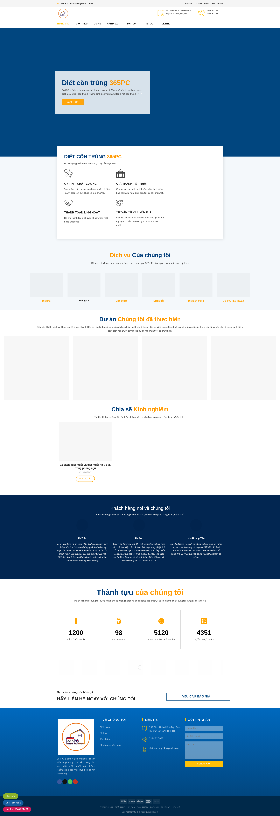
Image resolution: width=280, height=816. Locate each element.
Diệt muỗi (158, 301)
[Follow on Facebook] (59, 781)
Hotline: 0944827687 (17, 809)
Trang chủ (63, 24)
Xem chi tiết (85, 478)
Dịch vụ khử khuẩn (233, 301)
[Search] (212, 24)
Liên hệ (166, 24)
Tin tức (148, 24)
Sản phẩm (112, 24)
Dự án (97, 24)
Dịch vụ (131, 24)
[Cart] (221, 24)
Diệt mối (46, 301)
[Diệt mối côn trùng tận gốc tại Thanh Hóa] (81, 13)
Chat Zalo (10, 796)
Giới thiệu (82, 24)
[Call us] (70, 781)
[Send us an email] (64, 781)
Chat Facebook (13, 803)
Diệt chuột (121, 301)
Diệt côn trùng (196, 301)
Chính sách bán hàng (110, 745)
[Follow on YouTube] (75, 781)
